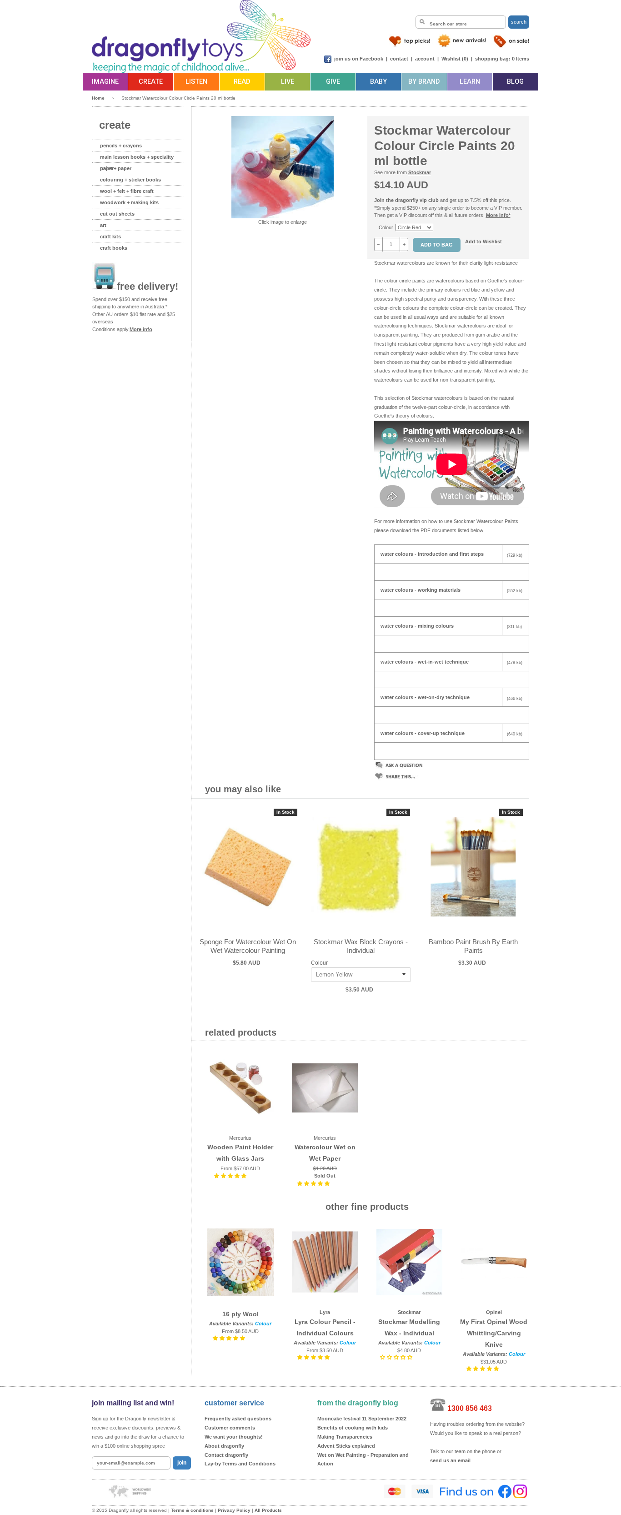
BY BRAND (424, 82)
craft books (113, 248)
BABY (378, 82)
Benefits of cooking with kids (352, 1427)
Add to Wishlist (483, 241)
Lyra (325, 1312)
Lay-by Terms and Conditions (240, 1463)
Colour (386, 227)
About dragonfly (224, 1446)
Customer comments (230, 1427)
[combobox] (461, 22)
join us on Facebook (358, 58)
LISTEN (196, 82)
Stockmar (419, 172)
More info (141, 329)
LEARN (470, 82)
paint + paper (115, 168)
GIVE (333, 82)
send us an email (450, 1460)
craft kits (110, 236)
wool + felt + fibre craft (127, 191)
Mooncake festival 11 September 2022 (361, 1418)
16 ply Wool (240, 1314)
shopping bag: (493, 58)
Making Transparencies (344, 1437)
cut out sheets (117, 213)
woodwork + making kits (129, 202)
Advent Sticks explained (346, 1446)
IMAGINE (105, 82)
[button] (231, 1175)
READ (242, 82)
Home (98, 98)
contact (399, 58)
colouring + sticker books (130, 179)
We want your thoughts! (234, 1437)
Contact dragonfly (226, 1455)
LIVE (287, 82)
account (425, 58)
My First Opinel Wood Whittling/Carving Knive (493, 1333)
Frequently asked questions (238, 1418)
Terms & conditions (192, 1510)
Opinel (494, 1312)
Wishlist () (454, 58)
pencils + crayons (121, 145)
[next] (520, 905)
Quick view (248, 876)
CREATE (151, 82)
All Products (268, 1510)
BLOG (515, 82)
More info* (498, 215)
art (103, 225)
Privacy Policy (234, 1510)
